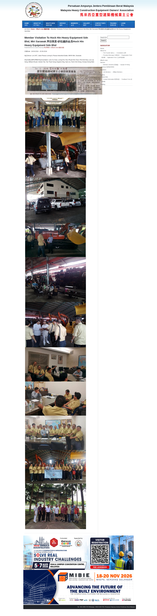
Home (33, 29)
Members (103, 70)
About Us (103, 50)
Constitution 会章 (121, 53)
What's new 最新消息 (43, 29)
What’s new (104, 60)
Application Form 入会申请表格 (116, 57)
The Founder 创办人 (109, 53)
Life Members (107, 72)
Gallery (102, 75)
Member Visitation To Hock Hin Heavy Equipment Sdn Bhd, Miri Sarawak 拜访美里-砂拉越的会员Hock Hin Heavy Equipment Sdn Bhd (56, 41)
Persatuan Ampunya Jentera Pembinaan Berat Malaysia (120, 607)
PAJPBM (46, 47)
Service (102, 62)
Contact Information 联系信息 (111, 79)
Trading (102, 84)
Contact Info (104, 77)
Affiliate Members (117, 72)
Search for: (103, 37)
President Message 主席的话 (111, 55)
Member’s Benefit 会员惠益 (110, 64)
